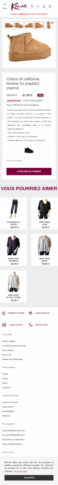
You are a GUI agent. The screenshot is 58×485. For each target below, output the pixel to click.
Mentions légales (8, 341)
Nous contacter (8, 350)
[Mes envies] (38, 6)
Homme (5, 379)
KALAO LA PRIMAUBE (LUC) (13, 435)
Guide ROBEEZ (8, 411)
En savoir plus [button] (20, 471)
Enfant (4, 383)
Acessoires (6, 388)
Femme (5, 374)
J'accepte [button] (29, 478)
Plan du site (6, 355)
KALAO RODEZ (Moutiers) (12, 444)
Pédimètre (6, 416)
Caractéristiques (33, 100)
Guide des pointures (10, 402)
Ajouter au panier (29, 171)
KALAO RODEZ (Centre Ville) (13, 431)
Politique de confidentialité (12, 359)
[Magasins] (32, 6)
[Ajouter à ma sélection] (49, 23)
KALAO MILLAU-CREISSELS (13, 440)
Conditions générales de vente (14, 346)
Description (14, 100)
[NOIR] (29, 150)
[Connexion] (44, 6)
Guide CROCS (8, 407)
